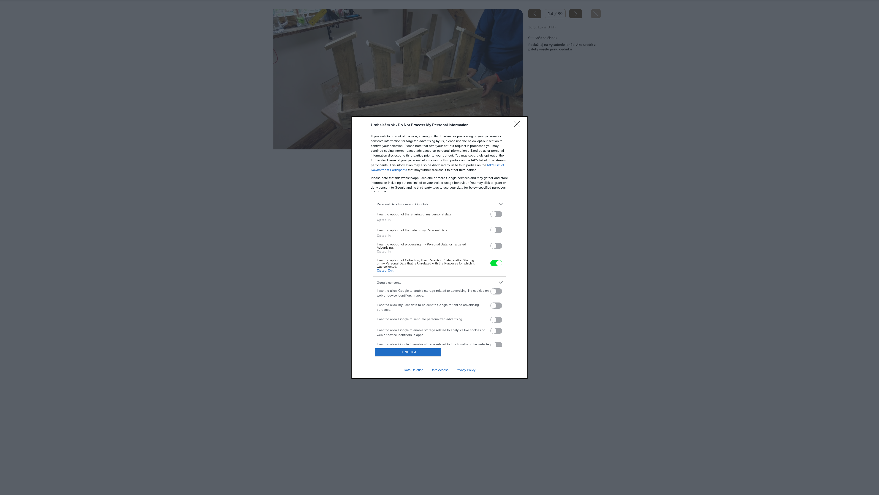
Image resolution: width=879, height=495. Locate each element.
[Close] (518, 125)
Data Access (439, 370)
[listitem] (439, 204)
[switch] (496, 214)
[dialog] (439, 247)
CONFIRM (407, 352)
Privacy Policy (465, 370)
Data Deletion (413, 370)
